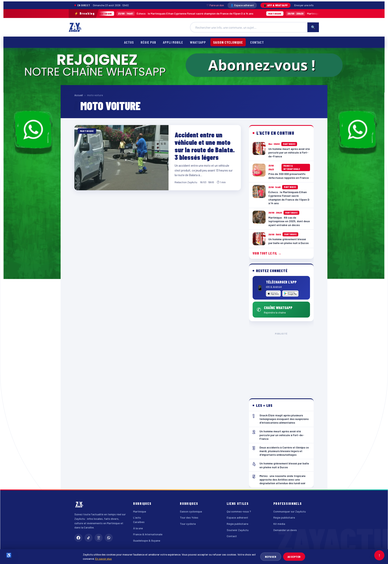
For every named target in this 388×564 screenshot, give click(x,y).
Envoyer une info (304, 5)
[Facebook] (78, 538)
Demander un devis (285, 530)
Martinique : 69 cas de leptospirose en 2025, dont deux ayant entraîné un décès (305, 13)
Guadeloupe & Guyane (146, 540)
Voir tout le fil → (267, 253)
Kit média (279, 523)
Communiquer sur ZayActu (289, 511)
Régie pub (148, 42)
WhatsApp (198, 42)
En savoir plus (103, 558)
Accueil (78, 95)
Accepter (294, 556)
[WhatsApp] (109, 538)
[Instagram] (99, 538)
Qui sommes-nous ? (239, 511)
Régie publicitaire (237, 523)
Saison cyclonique (228, 42)
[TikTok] (88, 538)
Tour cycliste (188, 523)
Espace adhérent (237, 517)
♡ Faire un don (215, 5)
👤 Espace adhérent (242, 5)
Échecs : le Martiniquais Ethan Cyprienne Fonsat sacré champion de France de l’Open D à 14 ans (144, 13)
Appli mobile (173, 42)
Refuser (270, 556)
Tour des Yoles (189, 517)
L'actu (137, 517)
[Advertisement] (281, 362)
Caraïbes (138, 522)
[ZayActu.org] (75, 27)
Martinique (139, 511)
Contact (257, 42)
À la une (138, 528)
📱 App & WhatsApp (275, 5)
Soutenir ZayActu (238, 530)
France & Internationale (147, 534)
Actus (129, 42)
